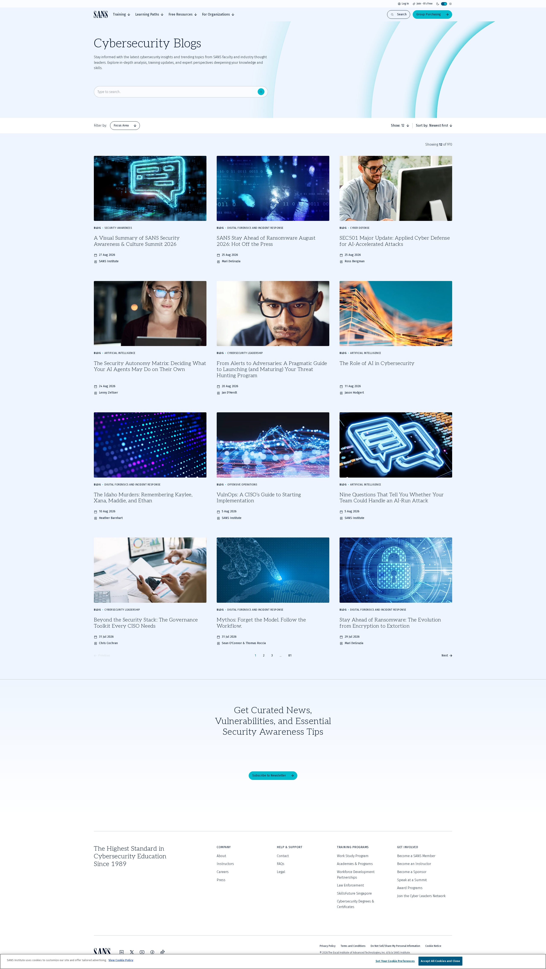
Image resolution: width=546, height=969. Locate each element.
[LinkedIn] (121, 952)
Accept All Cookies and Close (440, 961)
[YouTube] (142, 952)
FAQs (280, 864)
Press (221, 880)
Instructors (225, 864)
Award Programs (410, 888)
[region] (273, 961)
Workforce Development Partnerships (356, 874)
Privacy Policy (327, 945)
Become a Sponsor (411, 872)
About (221, 856)
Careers (223, 872)
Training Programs (353, 847)
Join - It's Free (425, 3)
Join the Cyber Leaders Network (421, 896)
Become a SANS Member (416, 856)
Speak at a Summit (412, 880)
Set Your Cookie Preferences (395, 961)
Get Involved (407, 847)
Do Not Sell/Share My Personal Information (395, 945)
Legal (281, 872)
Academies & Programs (355, 864)
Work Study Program (353, 856)
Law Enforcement (350, 885)
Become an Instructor (414, 864)
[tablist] (125, 125)
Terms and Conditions (353, 945)
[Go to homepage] (101, 14)
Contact (283, 856)
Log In (405, 3)
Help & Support (289, 847)
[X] (131, 952)
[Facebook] (152, 952)
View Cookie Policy (121, 960)
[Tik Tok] (162, 952)
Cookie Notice (433, 945)
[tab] (121, 14)
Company (224, 847)
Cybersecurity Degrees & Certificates (355, 904)
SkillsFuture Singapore (354, 893)
